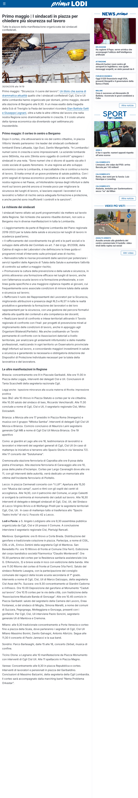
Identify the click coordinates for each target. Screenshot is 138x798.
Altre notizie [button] (127, 105)
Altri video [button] (128, 253)
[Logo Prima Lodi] (69, 4)
